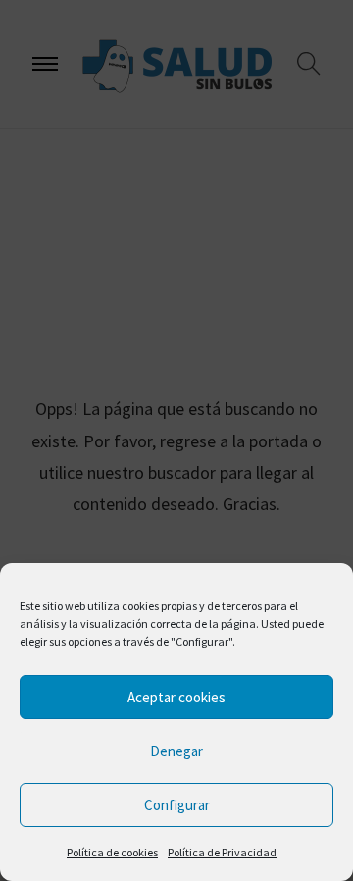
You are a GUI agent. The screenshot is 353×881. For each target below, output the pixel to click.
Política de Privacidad (222, 852)
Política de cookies (112, 852)
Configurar (177, 805)
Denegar (176, 751)
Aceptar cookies (176, 697)
